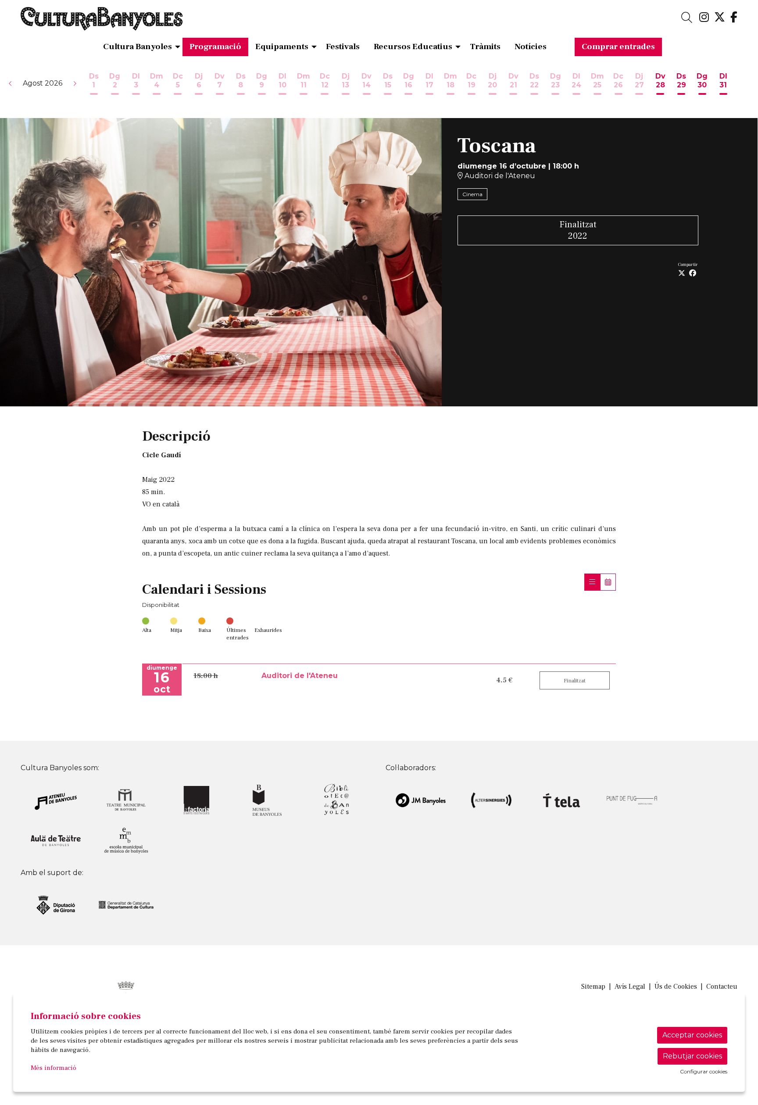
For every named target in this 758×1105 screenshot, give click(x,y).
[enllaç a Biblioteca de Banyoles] (337, 800)
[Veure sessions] (592, 582)
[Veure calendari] (608, 582)
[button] (10, 83)
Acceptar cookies (692, 1035)
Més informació (53, 1068)
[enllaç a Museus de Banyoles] (266, 800)
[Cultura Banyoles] (136, 22)
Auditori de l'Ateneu (499, 176)
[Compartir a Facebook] (692, 273)
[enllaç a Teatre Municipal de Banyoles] (125, 800)
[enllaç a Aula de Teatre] (55, 840)
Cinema (472, 194)
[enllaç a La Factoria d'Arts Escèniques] (196, 800)
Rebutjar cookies (692, 1056)
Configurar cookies (703, 1071)
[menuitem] (704, 18)
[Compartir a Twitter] (681, 273)
